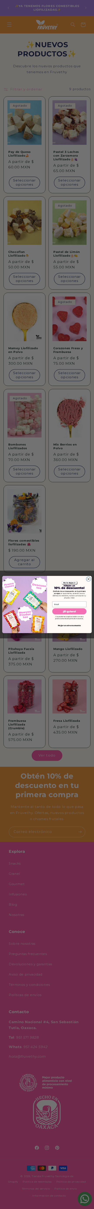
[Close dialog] (88, 579)
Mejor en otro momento (69, 625)
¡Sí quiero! (69, 611)
